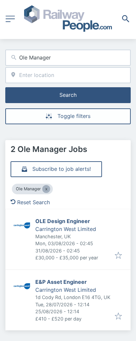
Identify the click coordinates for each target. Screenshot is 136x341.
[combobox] (68, 58)
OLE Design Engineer (62, 221)
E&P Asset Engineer (61, 282)
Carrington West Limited (65, 229)
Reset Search (33, 202)
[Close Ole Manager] (46, 189)
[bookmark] (118, 255)
